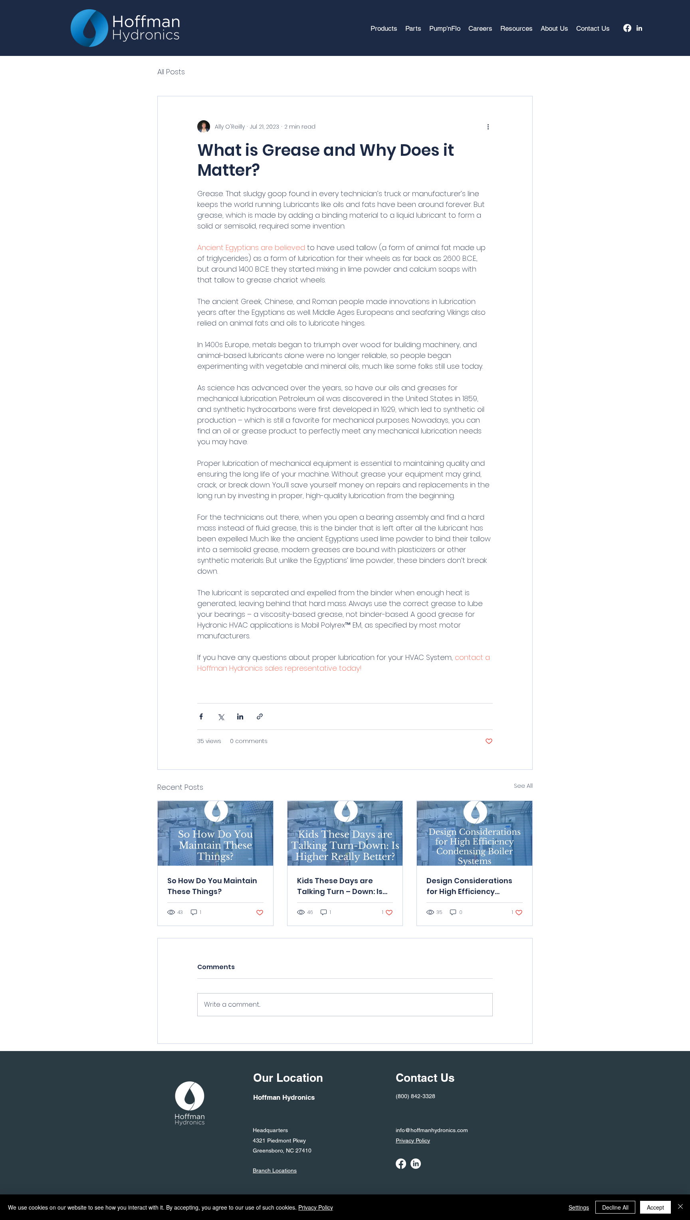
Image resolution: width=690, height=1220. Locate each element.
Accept (655, 1207)
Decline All (615, 1207)
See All (523, 786)
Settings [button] (579, 1207)
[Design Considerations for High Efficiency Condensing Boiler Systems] (474, 833)
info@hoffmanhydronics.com (432, 1130)
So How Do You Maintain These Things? (212, 886)
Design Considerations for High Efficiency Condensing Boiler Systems (469, 886)
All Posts (171, 72)
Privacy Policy (315, 1207)
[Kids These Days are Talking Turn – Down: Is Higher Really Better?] (345, 833)
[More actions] (488, 126)
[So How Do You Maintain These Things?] (215, 833)
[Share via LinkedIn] (240, 716)
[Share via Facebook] (201, 716)
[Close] (680, 1207)
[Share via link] (260, 716)
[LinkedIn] (639, 28)
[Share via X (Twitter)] (220, 716)
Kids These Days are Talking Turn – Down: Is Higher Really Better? (340, 886)
